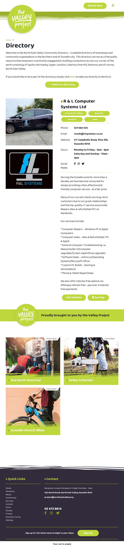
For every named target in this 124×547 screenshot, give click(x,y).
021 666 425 (81, 128)
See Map (99, 297)
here (73, 77)
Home (8, 40)
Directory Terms (13, 517)
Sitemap (9, 520)
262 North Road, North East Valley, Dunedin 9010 (68, 492)
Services (72, 119)
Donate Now (95, 6)
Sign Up (88, 533)
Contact (9, 504)
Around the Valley (73, 113)
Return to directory (63, 84)
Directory (10, 491)
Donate (9, 510)
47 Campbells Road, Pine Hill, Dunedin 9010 (91, 142)
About (8, 494)
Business (99, 113)
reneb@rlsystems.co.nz (88, 134)
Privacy (9, 513)
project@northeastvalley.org (59, 497)
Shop (95, 119)
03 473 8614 (53, 508)
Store (8, 507)
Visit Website (74, 297)
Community (11, 497)
